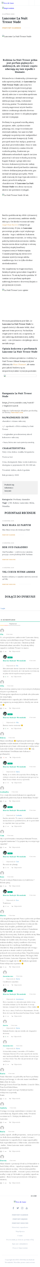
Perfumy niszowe (8, 559)
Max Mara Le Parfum (16, 525)
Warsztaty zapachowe (20, 1227)
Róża (32, 503)
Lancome (24, 503)
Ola (17, 666)
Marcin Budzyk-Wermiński (14, 661)
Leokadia (19, 815)
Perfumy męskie (20, 1219)
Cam (17, 862)
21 (35, 28)
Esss (17, 900)
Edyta (18, 772)
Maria (18, 979)
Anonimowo (20, 999)
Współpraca (20, 1231)
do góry (34, 1196)
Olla (17, 722)
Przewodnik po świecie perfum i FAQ (20, 1240)
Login (2, 608)
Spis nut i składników (20, 1244)
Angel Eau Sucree (10, 225)
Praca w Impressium (20, 1248)
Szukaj (31, 3)
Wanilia (6, 506)
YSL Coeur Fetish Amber (18, 571)
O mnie (20, 1236)
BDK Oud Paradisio (15, 547)
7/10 (10, 503)
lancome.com (17, 412)
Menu (37, 3)
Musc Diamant (19, 364)
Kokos (16, 503)
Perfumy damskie (11, 28)
